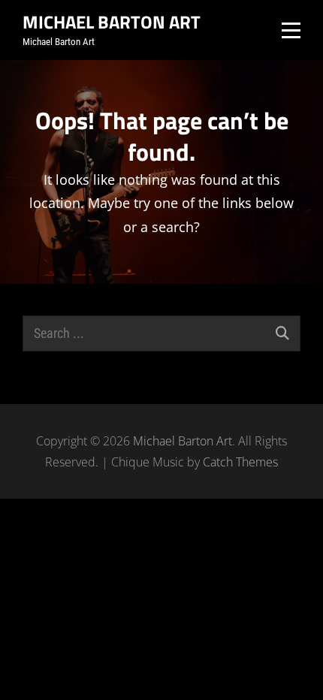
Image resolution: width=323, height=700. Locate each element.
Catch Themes (240, 462)
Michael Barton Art (112, 21)
